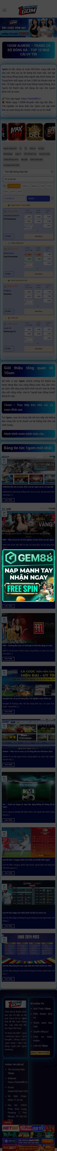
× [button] (50, 553)
